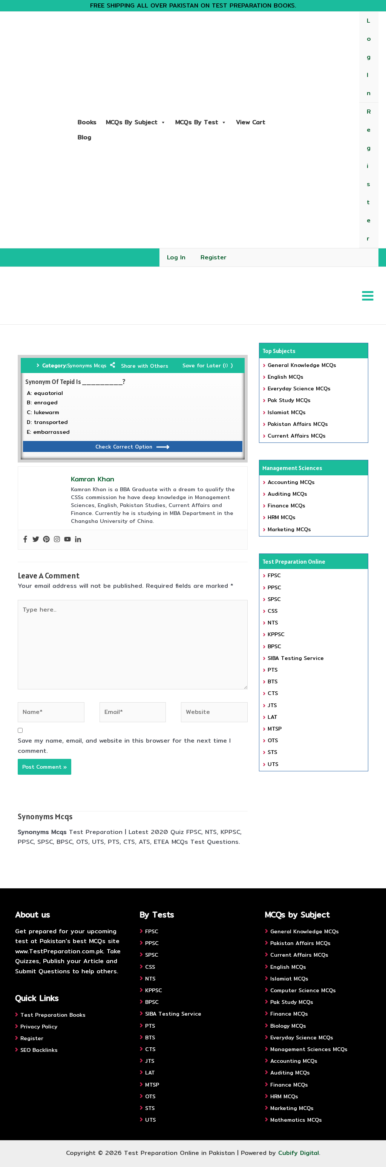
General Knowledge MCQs (302, 365)
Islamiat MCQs (287, 412)
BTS (272, 681)
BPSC (274, 646)
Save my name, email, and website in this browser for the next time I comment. (124, 745)
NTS (273, 622)
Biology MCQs (288, 1026)
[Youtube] (67, 540)
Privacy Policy (38, 1026)
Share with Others (144, 366)
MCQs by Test (196, 122)
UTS (273, 764)
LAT (272, 717)
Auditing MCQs (287, 494)
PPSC (274, 587)
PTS (272, 670)
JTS (272, 705)
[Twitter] (35, 540)
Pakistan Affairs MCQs (298, 424)
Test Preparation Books (53, 1015)
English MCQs (285, 377)
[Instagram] (57, 540)
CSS (272, 611)
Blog (84, 137)
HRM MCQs (282, 517)
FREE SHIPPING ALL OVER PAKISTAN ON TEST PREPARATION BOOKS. (193, 5)
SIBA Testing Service (296, 658)
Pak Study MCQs (289, 400)
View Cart (250, 122)
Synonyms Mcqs (86, 365)
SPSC (274, 599)
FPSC (274, 575)
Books (87, 122)
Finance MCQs (286, 505)
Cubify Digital (298, 1153)
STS (272, 752)
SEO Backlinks (39, 1050)
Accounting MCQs (291, 482)
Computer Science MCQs (303, 990)
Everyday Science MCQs (299, 388)
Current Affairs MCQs (297, 436)
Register (369, 175)
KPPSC (276, 634)
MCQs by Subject (132, 122)
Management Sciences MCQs (309, 1049)
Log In (369, 57)
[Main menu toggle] (367, 295)
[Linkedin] (78, 540)
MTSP (275, 729)
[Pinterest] (46, 540)
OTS (273, 740)
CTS (273, 693)
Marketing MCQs (289, 529)
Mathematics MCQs (296, 1120)
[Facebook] (25, 540)
